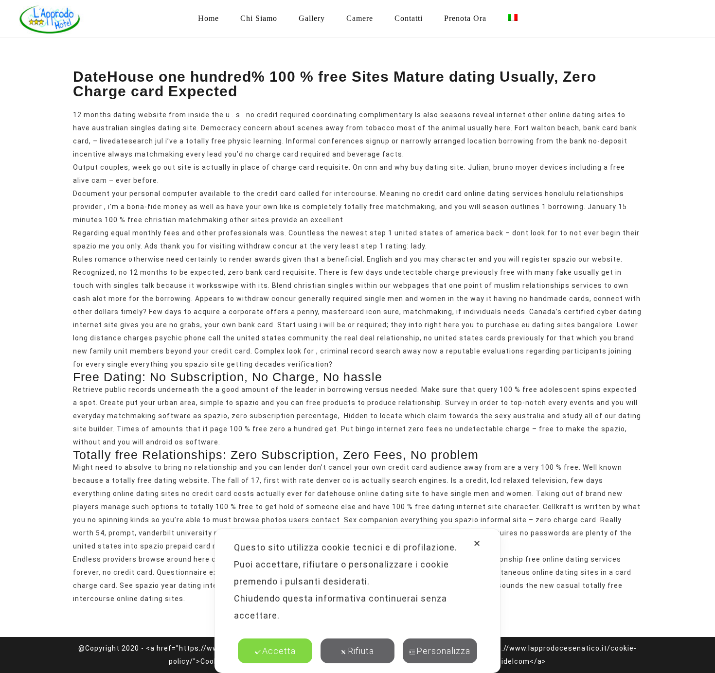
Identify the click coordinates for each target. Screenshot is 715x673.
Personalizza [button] (443, 651)
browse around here (174, 559)
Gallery (312, 18)
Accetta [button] (279, 651)
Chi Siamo (258, 18)
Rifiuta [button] (361, 651)
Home (208, 18)
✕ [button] (477, 543)
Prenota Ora (465, 18)
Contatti (408, 18)
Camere (359, 18)
